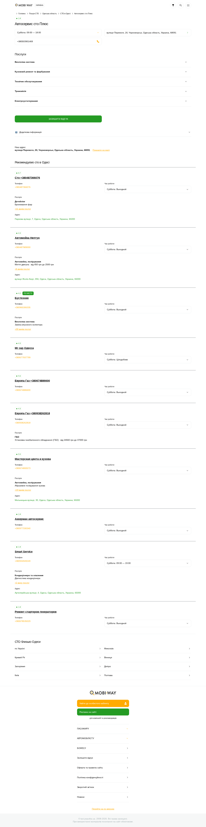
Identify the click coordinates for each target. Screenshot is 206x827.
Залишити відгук (58, 119)
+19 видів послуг (23, 490)
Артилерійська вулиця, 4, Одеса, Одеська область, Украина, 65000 (48, 593)
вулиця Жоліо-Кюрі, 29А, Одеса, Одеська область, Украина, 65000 (48, 279)
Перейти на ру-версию (103, 809)
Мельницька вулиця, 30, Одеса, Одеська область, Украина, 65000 (47, 500)
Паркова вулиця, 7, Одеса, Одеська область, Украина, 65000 (45, 219)
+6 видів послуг (22, 269)
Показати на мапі (101, 150)
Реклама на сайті (87, 712)
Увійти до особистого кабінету (94, 703)
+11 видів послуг (23, 209)
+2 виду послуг (22, 583)
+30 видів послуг (23, 329)
